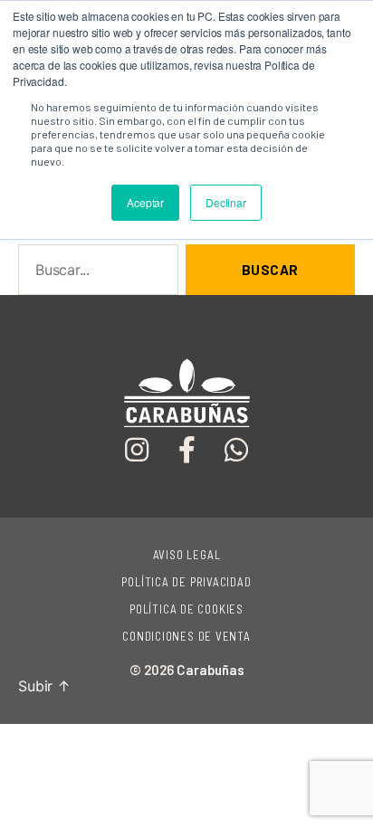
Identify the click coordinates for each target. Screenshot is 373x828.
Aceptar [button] (145, 202)
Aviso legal (187, 554)
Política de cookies (186, 609)
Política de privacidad (186, 582)
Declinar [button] (226, 202)
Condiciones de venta (186, 636)
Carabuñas (210, 669)
